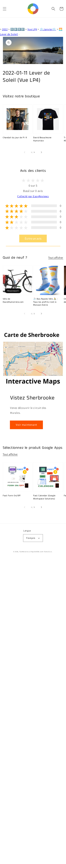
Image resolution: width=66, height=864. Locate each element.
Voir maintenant (26, 424)
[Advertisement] (33, 711)
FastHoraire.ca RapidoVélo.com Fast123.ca (35, 552)
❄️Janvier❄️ (48, 29)
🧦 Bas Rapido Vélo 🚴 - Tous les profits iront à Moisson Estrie (45, 302)
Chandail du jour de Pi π (15, 137)
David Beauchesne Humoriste (42, 139)
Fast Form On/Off (12, 495)
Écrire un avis (33, 238)
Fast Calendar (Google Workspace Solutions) (44, 497)
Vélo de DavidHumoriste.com (13, 301)
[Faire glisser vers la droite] (41, 152)
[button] (5, 9)
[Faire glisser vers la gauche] (25, 152)
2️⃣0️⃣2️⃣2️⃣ (17, 29)
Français (30, 538)
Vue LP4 (32, 29)
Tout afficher (55, 257)
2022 (5, 29)
